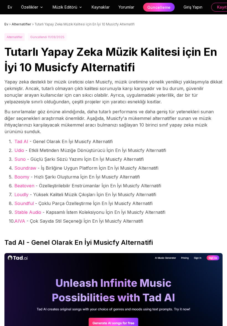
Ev (10, 7)
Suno (20, 159)
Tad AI (21, 141)
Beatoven (24, 185)
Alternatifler (21, 24)
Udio (19, 150)
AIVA (19, 221)
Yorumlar (126, 7)
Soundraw (25, 168)
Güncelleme (159, 7)
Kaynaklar (101, 7)
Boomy (21, 177)
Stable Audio (27, 212)
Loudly (21, 194)
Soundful (24, 203)
